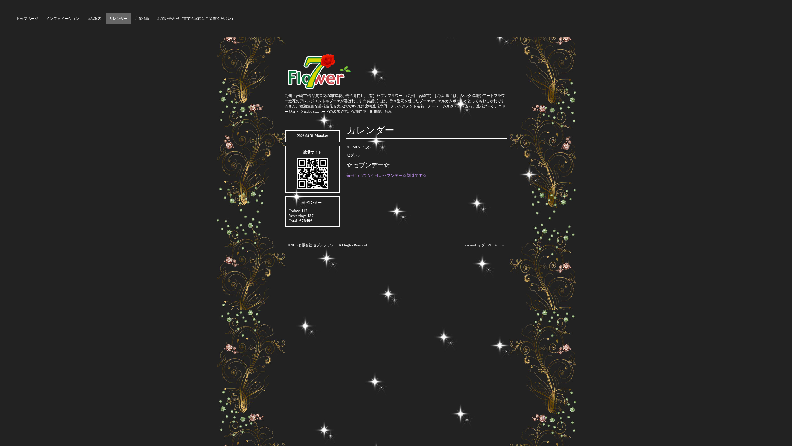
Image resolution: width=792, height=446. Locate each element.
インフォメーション (62, 18)
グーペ (486, 245)
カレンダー (118, 18)
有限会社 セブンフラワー (318, 245)
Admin (499, 245)
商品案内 (94, 18)
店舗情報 (142, 18)
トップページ (27, 18)
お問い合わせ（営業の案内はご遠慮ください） (196, 18)
